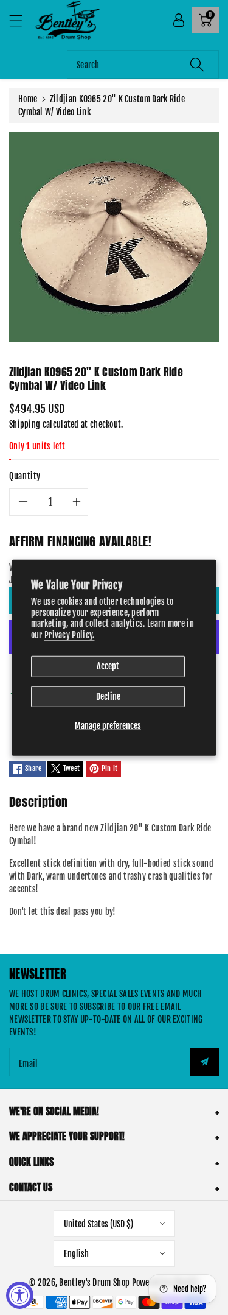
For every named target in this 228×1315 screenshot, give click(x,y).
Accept (108, 665)
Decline (108, 696)
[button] (21, 20)
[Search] (197, 64)
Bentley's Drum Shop (94, 1282)
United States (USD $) (98, 1224)
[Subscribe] (204, 1062)
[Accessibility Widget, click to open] (19, 1295)
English (76, 1254)
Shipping (24, 424)
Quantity (25, 476)
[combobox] (142, 64)
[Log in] (178, 20)
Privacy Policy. (69, 634)
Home (27, 99)
